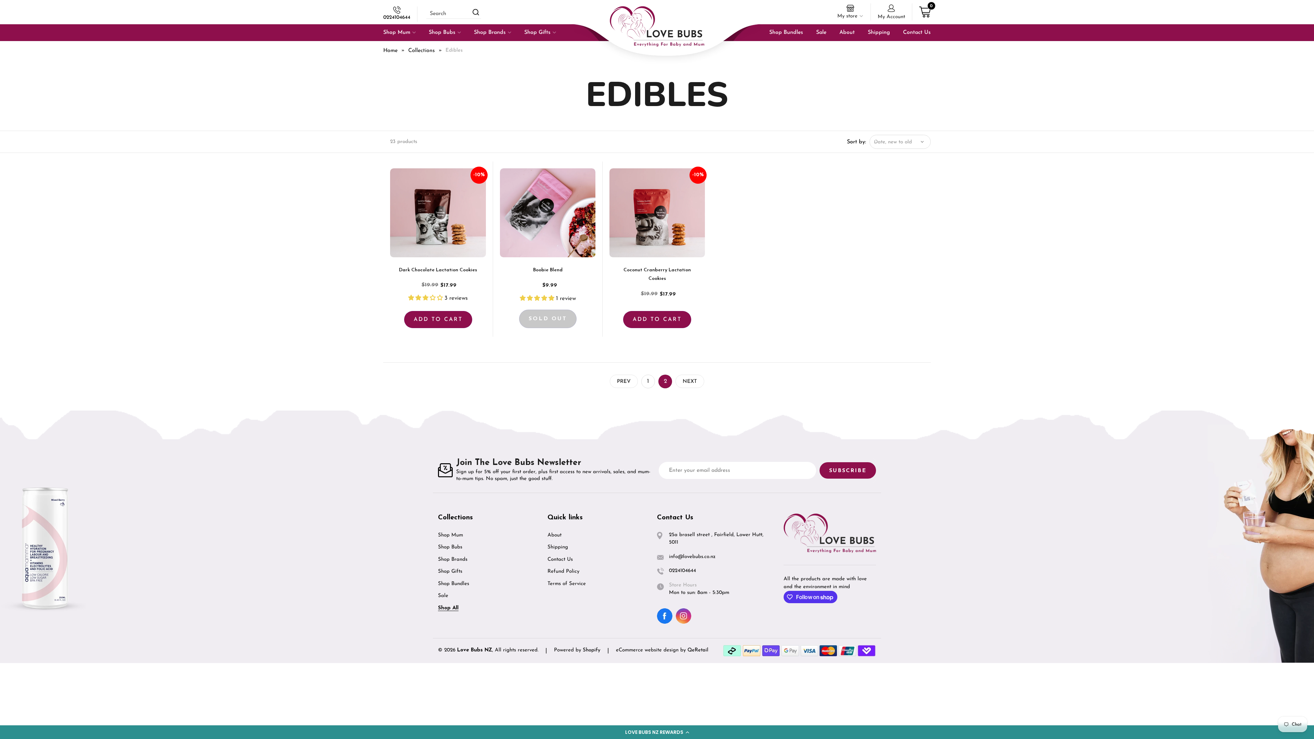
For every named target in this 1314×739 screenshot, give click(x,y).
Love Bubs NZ (474, 650)
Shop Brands (452, 559)
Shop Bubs (450, 547)
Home (390, 50)
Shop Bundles (453, 583)
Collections (421, 50)
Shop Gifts (450, 571)
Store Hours (683, 585)
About (555, 535)
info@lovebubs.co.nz (692, 556)
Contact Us (560, 559)
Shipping (558, 547)
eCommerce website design (648, 650)
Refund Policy (563, 571)
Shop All (448, 608)
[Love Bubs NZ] (657, 26)
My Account (891, 17)
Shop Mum (450, 535)
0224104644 (396, 17)
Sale (443, 595)
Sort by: (856, 142)
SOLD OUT (548, 319)
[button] (657, 732)
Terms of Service (567, 583)
